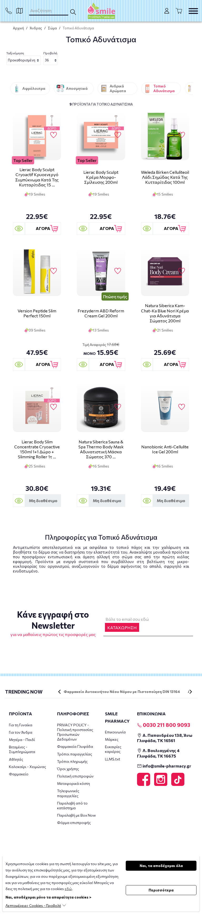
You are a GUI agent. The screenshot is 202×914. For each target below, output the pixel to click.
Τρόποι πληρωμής (72, 761)
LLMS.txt (112, 759)
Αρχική (18, 28)
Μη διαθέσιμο (43, 500)
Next (190, 691)
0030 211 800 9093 (166, 725)
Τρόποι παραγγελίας (74, 754)
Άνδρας (36, 28)
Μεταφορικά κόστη (73, 783)
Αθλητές (16, 759)
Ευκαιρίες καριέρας (113, 749)
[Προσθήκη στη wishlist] (53, 135)
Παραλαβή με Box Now (76, 815)
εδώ (68, 888)
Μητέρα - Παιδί (22, 739)
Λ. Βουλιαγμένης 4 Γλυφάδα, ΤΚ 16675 (158, 753)
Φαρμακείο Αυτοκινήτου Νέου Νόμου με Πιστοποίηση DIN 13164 (122, 691)
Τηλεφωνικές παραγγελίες (68, 793)
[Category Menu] (193, 11)
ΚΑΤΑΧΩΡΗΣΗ (122, 627)
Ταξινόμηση (15, 53)
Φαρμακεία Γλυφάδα (75, 746)
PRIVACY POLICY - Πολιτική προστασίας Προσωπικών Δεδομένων (75, 732)
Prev (59, 691)
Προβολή (50, 53)
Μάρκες (111, 739)
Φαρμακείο (18, 774)
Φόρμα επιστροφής (74, 822)
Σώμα (52, 28)
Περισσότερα (161, 890)
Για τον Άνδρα (20, 732)
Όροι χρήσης (68, 768)
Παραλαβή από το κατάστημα (72, 805)
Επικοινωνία (115, 732)
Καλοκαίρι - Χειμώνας (27, 766)
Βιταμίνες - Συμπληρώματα (22, 749)
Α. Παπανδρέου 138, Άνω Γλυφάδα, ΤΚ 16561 (164, 738)
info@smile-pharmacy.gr (166, 765)
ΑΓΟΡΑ (43, 228)
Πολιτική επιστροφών (75, 776)
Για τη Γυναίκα (20, 725)
